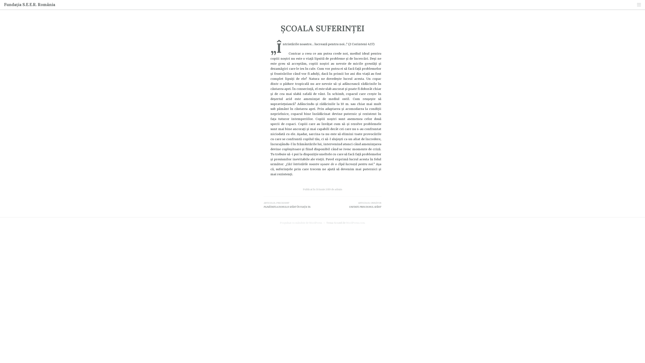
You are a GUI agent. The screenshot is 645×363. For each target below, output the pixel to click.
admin (338, 189)
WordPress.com (355, 222)
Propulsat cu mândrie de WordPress (301, 222)
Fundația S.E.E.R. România (29, 4)
